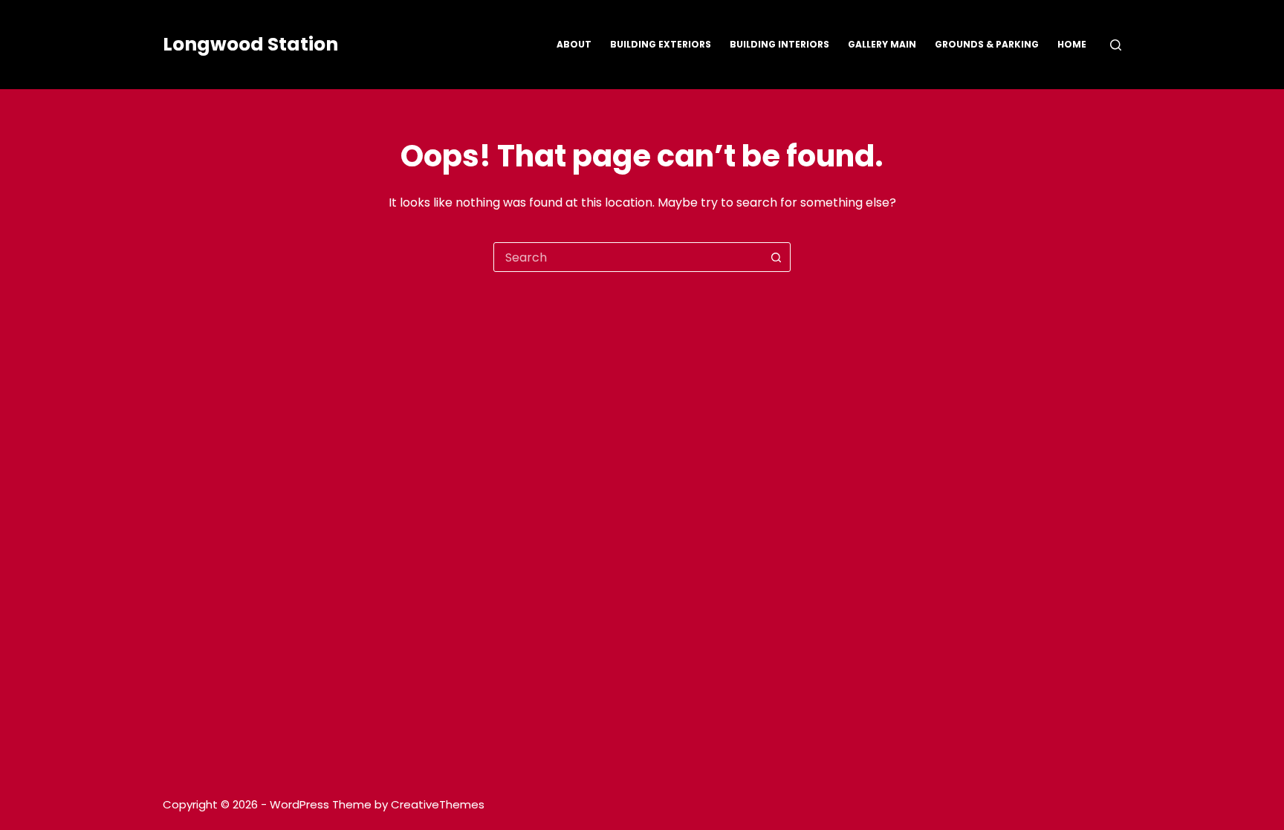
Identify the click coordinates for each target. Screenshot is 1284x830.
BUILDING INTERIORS (779, 44)
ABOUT (574, 44)
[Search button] (776, 257)
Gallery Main (882, 44)
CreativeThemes (437, 804)
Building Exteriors (660, 44)
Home (1071, 44)
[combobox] (628, 257)
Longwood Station (250, 44)
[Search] (1115, 45)
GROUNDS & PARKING (987, 44)
